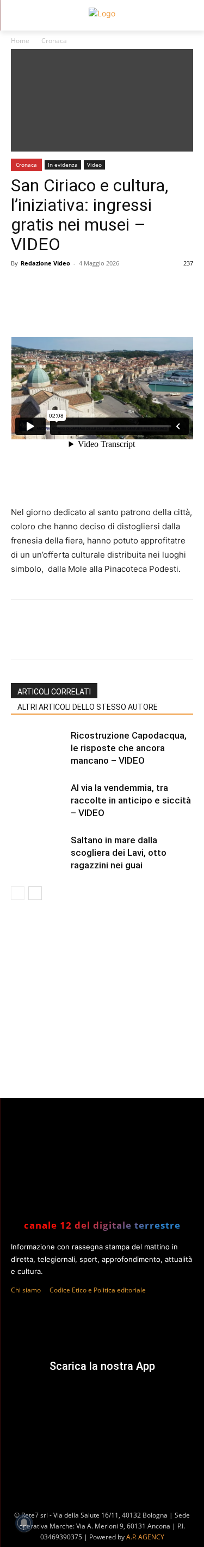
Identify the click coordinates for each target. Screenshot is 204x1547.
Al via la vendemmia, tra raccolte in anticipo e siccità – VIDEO (131, 800)
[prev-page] (17, 893)
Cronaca (54, 40)
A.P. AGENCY (145, 1537)
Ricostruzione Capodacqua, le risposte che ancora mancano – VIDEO (129, 748)
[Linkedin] (131, 637)
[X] (81, 637)
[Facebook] (56, 637)
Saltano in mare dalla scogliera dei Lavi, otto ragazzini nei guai (118, 853)
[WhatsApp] (106, 637)
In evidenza (63, 164)
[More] (181, 637)
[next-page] (35, 893)
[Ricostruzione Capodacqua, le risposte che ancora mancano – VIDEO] (38, 748)
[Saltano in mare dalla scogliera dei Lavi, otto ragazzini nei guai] (38, 853)
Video (94, 164)
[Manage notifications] (24, 1523)
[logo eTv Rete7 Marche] (102, 13)
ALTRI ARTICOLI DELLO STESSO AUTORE (87, 707)
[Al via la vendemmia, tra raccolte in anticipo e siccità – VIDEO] (38, 800)
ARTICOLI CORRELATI (54, 691)
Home (20, 40)
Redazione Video (45, 263)
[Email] (156, 637)
